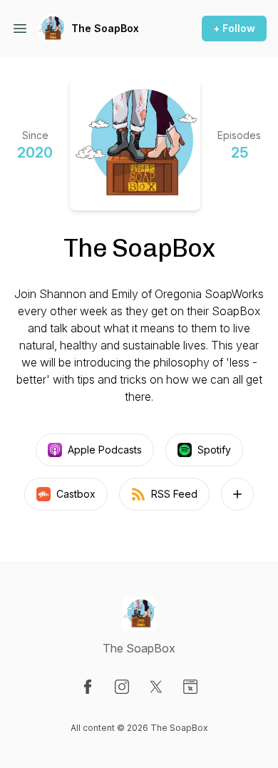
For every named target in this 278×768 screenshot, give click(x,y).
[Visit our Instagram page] (122, 687)
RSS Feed (174, 494)
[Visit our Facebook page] (88, 687)
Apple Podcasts (105, 450)
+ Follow (234, 28)
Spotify (214, 450)
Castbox (76, 494)
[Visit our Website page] (190, 687)
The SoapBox (105, 28)
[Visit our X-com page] (156, 687)
